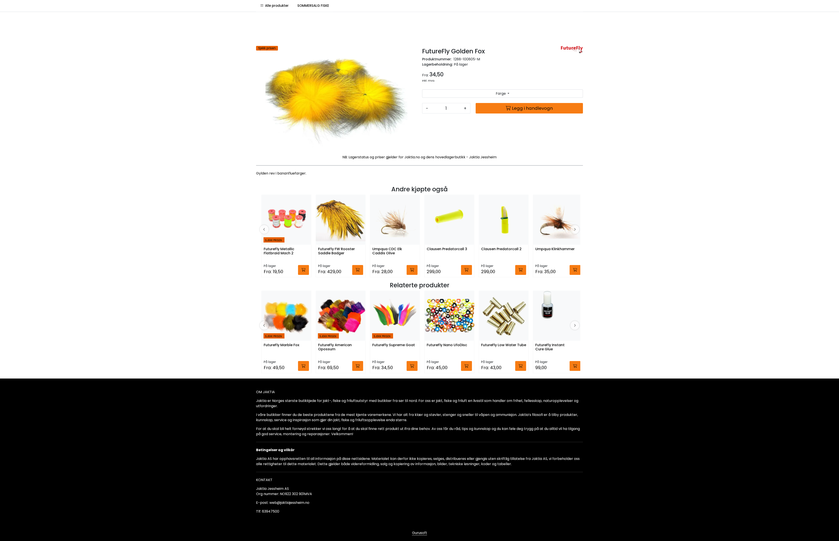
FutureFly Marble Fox (281, 345)
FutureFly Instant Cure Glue (550, 347)
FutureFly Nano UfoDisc (447, 345)
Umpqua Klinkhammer (555, 249)
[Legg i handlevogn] (303, 270)
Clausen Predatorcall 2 (501, 249)
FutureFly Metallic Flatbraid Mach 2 (279, 251)
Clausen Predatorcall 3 (447, 249)
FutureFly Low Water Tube (503, 345)
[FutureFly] (571, 49)
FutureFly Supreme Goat (393, 345)
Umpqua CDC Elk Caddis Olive (387, 251)
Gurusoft (419, 532)
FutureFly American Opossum (335, 347)
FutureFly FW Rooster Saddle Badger (336, 251)
